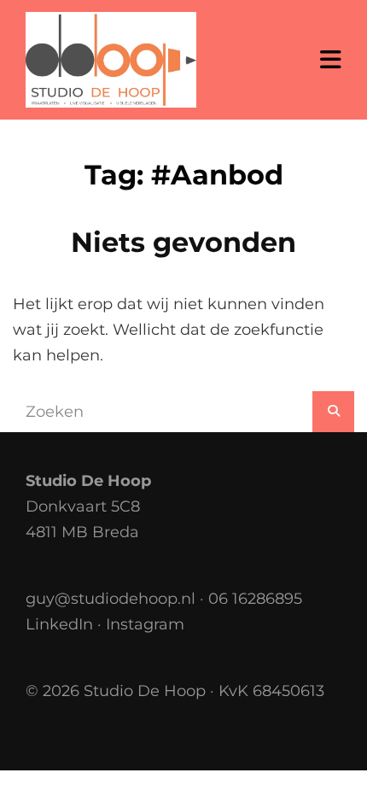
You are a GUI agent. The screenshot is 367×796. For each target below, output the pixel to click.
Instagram (145, 624)
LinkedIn (59, 624)
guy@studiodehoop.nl (110, 598)
